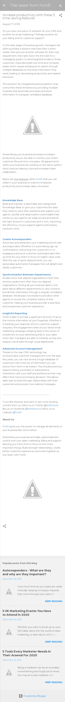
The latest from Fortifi (30, 5)
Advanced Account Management (22, 348)
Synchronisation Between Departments (27, 274)
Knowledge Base (13, 200)
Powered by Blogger (34, 696)
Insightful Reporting (15, 313)
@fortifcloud (31, 408)
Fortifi (39, 179)
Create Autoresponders (17, 239)
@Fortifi (17, 412)
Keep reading (53, 601)
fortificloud (52, 405)
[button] (60, 15)
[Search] (60, 6)
